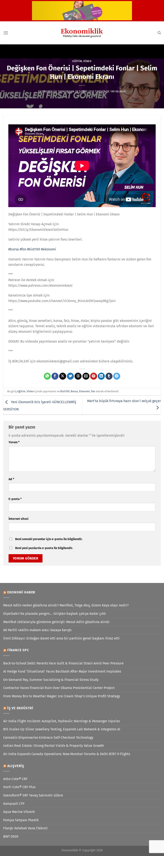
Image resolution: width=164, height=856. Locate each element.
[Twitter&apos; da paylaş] (70, 376)
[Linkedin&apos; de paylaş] (101, 376)
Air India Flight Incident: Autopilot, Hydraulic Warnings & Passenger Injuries (61, 721)
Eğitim (77, 61)
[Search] (159, 33)
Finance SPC (18, 650)
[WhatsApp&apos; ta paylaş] (47, 376)
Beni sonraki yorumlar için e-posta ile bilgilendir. (48, 539)
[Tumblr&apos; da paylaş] (109, 376)
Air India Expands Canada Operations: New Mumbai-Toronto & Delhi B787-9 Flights (66, 754)
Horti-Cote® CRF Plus (19, 787)
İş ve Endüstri (20, 708)
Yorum (14, 442)
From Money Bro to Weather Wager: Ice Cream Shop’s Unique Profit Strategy (61, 696)
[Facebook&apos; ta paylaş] (55, 376)
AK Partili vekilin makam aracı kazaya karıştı (37, 630)
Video (87, 61)
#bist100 (33, 249)
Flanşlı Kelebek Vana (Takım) (25, 828)
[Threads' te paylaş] (78, 376)
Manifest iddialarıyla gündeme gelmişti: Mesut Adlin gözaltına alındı (56, 622)
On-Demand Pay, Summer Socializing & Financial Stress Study (51, 680)
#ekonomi (48, 249)
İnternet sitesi (18, 519)
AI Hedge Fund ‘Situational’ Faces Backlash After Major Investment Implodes (62, 671)
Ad (11, 479)
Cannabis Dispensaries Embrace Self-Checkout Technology (48, 737)
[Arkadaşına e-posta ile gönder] (85, 376)
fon (93, 391)
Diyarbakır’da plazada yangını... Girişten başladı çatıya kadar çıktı (54, 614)
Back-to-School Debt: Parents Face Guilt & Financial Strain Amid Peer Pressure (63, 663)
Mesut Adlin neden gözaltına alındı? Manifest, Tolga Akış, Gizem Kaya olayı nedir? (66, 605)
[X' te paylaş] (62, 376)
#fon (23, 249)
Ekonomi (84, 391)
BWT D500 (10, 836)
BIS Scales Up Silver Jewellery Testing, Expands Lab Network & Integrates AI (61, 729)
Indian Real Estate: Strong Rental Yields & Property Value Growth (53, 746)
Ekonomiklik (47, 91)
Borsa (74, 391)
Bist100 (64, 391)
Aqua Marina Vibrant (19, 812)
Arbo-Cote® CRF (15, 779)
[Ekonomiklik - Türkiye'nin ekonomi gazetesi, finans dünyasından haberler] (82, 33)
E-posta (15, 499)
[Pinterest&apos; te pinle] (93, 376)
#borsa (13, 249)
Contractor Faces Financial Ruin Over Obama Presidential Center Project (59, 688)
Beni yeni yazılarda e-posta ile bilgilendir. (44, 548)
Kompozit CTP (13, 804)
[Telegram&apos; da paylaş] (116, 376)
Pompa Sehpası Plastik (21, 820)
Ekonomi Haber (21, 592)
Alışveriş (15, 766)
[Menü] (5, 33)
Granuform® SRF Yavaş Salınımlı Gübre (33, 795)
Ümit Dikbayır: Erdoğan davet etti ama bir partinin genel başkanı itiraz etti (61, 638)
